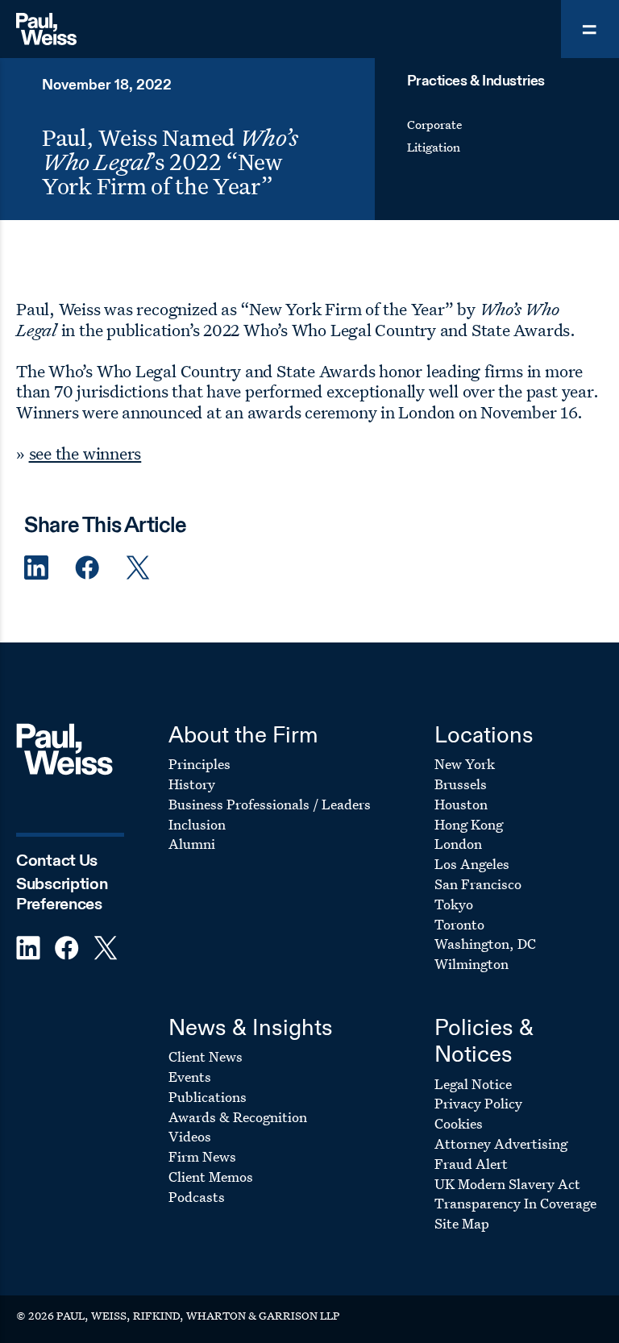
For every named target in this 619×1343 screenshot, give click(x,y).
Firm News (202, 1156)
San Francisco (477, 884)
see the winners (85, 453)
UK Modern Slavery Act (507, 1184)
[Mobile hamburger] (590, 29)
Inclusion (197, 824)
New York (464, 764)
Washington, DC (485, 943)
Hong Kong (468, 824)
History (191, 784)
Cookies (458, 1123)
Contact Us (57, 861)
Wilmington (471, 963)
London (458, 843)
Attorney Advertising (500, 1143)
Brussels (460, 784)
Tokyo (453, 904)
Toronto (459, 924)
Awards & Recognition (237, 1117)
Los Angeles (471, 863)
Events (189, 1076)
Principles (199, 764)
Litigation (433, 147)
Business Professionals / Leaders (269, 804)
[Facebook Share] (87, 567)
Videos (189, 1136)
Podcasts (196, 1196)
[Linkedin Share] (36, 567)
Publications (207, 1096)
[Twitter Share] (138, 567)
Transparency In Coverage (515, 1203)
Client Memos (210, 1176)
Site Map (461, 1223)
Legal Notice (473, 1084)
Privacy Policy (478, 1103)
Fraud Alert (471, 1163)
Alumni (191, 843)
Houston (461, 804)
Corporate (434, 124)
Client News (205, 1056)
